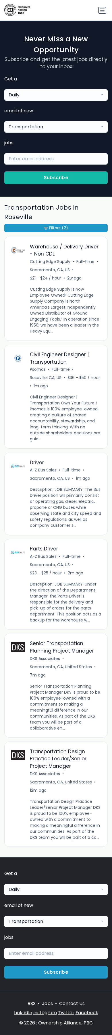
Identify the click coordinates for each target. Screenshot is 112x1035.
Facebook (87, 1012)
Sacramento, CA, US (50, 270)
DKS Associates (45, 658)
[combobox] (56, 95)
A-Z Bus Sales (43, 470)
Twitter (66, 1012)
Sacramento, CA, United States (61, 667)
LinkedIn (23, 1012)
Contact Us (72, 1003)
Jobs (47, 1003)
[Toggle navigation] (102, 10)
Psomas (38, 369)
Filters (58, 228)
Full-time (85, 261)
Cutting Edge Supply (50, 261)
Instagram (45, 1012)
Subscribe (56, 177)
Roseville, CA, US (45, 377)
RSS (32, 1003)
